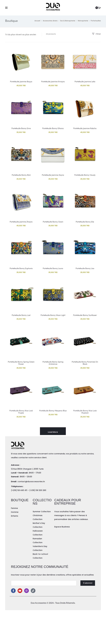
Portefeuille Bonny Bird (21, 175)
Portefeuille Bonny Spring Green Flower (21, 363)
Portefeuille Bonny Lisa (85, 268)
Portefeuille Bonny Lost (21, 315)
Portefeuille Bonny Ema (21, 128)
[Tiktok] (33, 590)
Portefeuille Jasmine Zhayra (21, 221)
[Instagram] (26, 590)
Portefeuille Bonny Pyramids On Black (85, 363)
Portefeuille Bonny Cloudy (84, 175)
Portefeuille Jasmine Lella (85, 81)
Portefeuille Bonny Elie (85, 221)
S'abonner (87, 583)
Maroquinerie (83, 21)
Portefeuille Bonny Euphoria (21, 268)
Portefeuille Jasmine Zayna (53, 175)
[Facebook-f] (13, 590)
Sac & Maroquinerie (67, 21)
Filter (98, 33)
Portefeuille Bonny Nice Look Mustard (85, 411)
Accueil (37, 21)
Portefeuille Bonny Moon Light (53, 315)
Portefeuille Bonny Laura (53, 268)
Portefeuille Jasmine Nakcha (84, 128)
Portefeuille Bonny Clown (53, 221)
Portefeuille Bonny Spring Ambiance (53, 363)
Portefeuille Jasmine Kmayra (53, 81)
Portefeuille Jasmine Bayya (21, 81)
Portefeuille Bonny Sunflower (85, 315)
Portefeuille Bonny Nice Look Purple (21, 411)
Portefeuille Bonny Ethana (53, 128)
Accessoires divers (50, 21)
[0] (99, 8)
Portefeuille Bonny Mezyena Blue (53, 410)
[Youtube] (20, 590)
